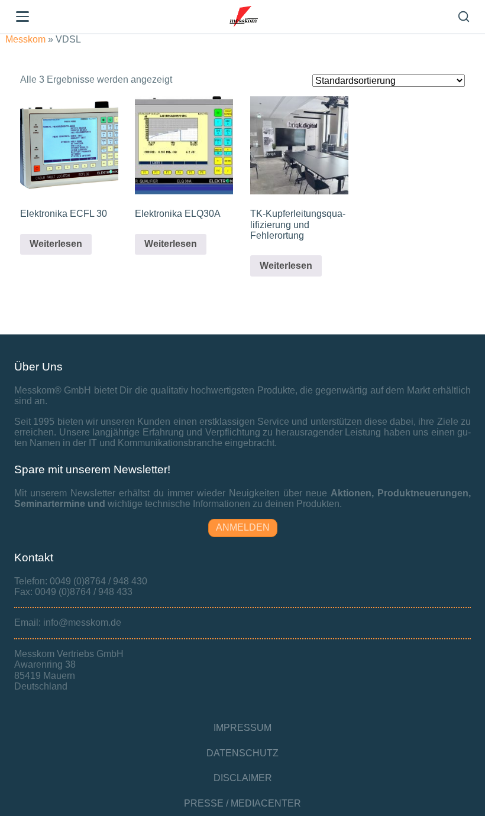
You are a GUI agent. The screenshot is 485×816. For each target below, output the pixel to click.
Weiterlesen (56, 244)
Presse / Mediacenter (242, 803)
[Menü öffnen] (22, 17)
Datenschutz (242, 753)
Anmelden (243, 527)
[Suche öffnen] (464, 16)
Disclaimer (243, 778)
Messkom (25, 39)
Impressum (242, 728)
